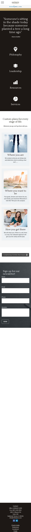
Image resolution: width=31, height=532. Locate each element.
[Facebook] (14, 520)
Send (5, 321)
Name (3, 277)
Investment (15, 529)
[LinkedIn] (17, 520)
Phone (4, 297)
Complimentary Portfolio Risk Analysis (14, 255)
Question (4, 307)
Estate (15, 531)
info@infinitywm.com (15, 518)
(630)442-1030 (17, 508)
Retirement (15, 527)
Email (3, 287)
